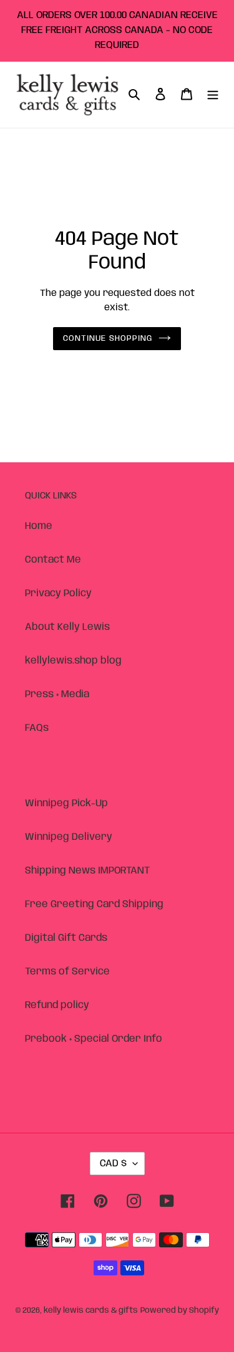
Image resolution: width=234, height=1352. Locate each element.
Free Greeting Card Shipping (94, 904)
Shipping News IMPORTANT (87, 870)
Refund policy (57, 1005)
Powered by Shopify (179, 1311)
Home (38, 526)
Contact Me (53, 560)
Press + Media (57, 694)
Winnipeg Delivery (68, 837)
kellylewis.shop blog (73, 660)
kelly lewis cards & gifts (91, 1311)
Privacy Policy (58, 593)
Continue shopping (107, 339)
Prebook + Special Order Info (93, 1039)
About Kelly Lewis (67, 627)
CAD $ (113, 1163)
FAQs (37, 728)
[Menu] (213, 94)
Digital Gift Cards (66, 938)
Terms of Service (67, 971)
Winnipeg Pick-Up (66, 803)
